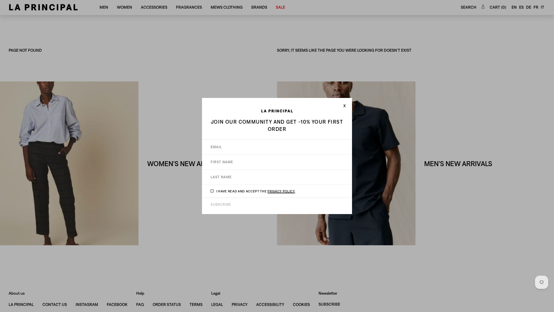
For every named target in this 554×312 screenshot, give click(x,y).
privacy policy (281, 191)
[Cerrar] (344, 105)
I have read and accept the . (256, 191)
